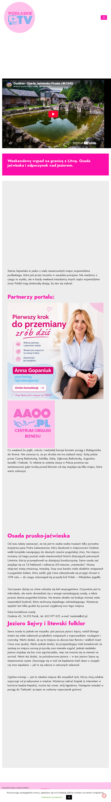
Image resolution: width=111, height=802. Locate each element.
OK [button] (69, 797)
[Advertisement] (55, 55)
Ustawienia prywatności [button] (51, 797)
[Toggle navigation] (104, 17)
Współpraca (45, 789)
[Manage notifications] (104, 795)
